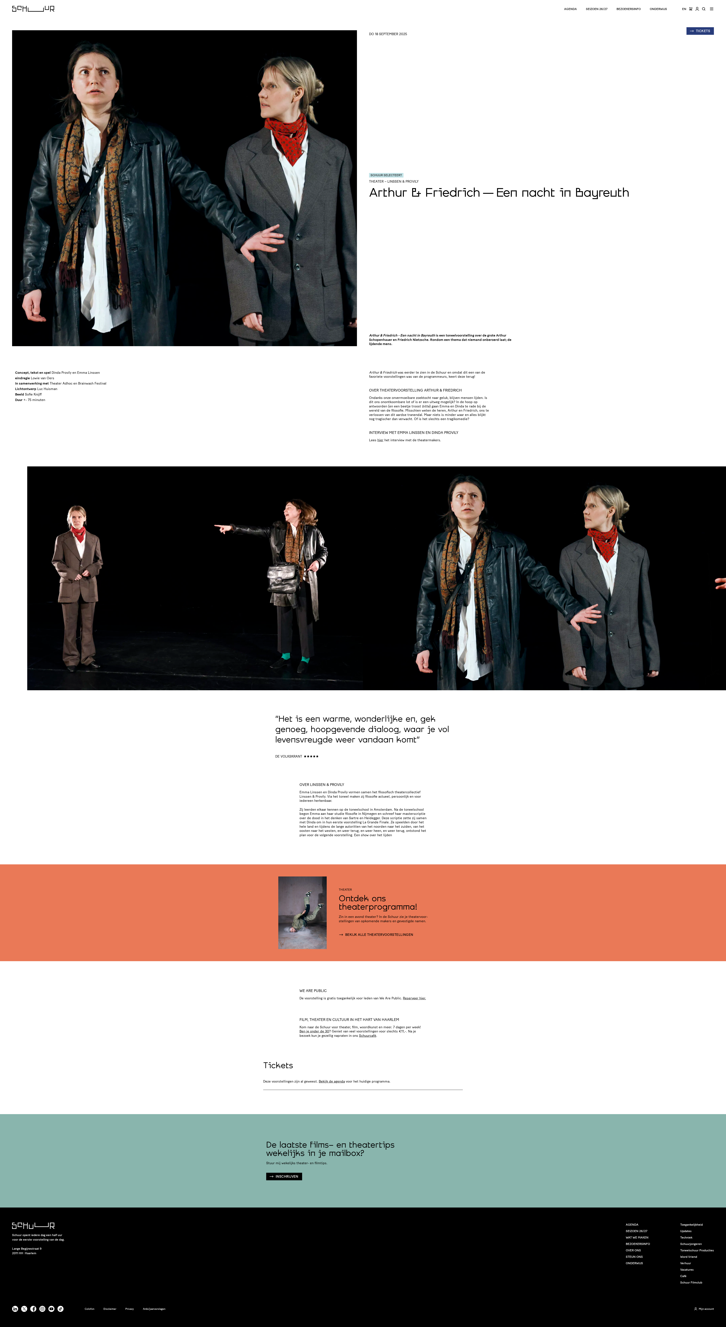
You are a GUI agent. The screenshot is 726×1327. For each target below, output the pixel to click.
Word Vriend (688, 1257)
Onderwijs (658, 9)
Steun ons (634, 1257)
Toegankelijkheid (691, 1224)
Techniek (686, 1237)
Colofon (89, 1309)
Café (683, 1276)
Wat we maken (637, 1237)
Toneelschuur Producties (697, 1250)
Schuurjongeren (691, 1244)
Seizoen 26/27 (596, 9)
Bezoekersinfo (638, 1244)
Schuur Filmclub (691, 1282)
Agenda (570, 9)
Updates (686, 1231)
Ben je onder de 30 (314, 1031)
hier (380, 440)
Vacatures (687, 1269)
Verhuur (685, 1263)
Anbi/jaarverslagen (154, 1309)
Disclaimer (109, 1309)
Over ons (633, 1250)
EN (684, 9)
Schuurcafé (367, 1036)
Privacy (129, 1309)
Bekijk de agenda (332, 1081)
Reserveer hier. (414, 998)
